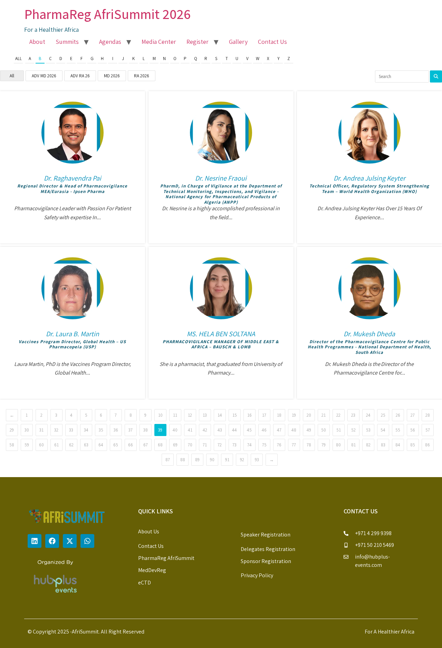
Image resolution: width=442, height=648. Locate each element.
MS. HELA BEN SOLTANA (221, 333)
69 (175, 445)
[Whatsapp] (87, 541)
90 (212, 460)
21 (323, 415)
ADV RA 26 (80, 76)
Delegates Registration (268, 549)
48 (293, 430)
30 (27, 430)
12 (190, 415)
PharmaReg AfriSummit (166, 558)
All (18, 58)
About (37, 42)
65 (115, 445)
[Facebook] (52, 541)
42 (205, 430)
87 (167, 460)
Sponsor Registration (266, 561)
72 (220, 445)
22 (338, 415)
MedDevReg (152, 570)
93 (257, 460)
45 (249, 430)
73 (234, 445)
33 (71, 430)
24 (368, 415)
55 (397, 430)
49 (309, 430)
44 (234, 430)
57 (427, 430)
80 (338, 445)
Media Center (159, 42)
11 (175, 415)
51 (338, 430)
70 (190, 445)
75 (264, 445)
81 (353, 445)
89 (197, 460)
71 (205, 445)
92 (242, 460)
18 (279, 415)
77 (294, 445)
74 (249, 445)
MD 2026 (112, 76)
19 (294, 415)
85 (412, 445)
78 (309, 445)
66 (130, 445)
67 (145, 445)
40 (175, 430)
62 (71, 445)
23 (353, 415)
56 (412, 430)
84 (397, 445)
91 (227, 460)
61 (56, 445)
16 (249, 415)
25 (383, 415)
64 (100, 445)
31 (41, 430)
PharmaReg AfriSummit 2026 (107, 14)
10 (160, 415)
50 (323, 430)
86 (427, 445)
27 (413, 415)
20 (309, 415)
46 (264, 430)
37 (130, 430)
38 (145, 430)
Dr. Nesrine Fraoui (221, 178)
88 (182, 460)
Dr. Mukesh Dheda (369, 333)
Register (197, 42)
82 (368, 445)
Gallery (238, 42)
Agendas (110, 42)
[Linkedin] (34, 541)
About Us (148, 531)
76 (279, 445)
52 (353, 430)
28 (427, 415)
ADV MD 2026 (44, 76)
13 (205, 415)
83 (383, 445)
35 (101, 430)
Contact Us (272, 42)
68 (160, 445)
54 (383, 430)
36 (116, 430)
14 (220, 415)
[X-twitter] (70, 541)
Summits (67, 42)
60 (41, 445)
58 (11, 445)
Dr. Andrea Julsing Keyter (369, 178)
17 (264, 415)
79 (323, 445)
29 (12, 430)
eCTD (144, 582)
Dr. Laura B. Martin (72, 333)
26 (398, 415)
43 (220, 430)
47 (279, 430)
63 (86, 445)
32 (56, 430)
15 (234, 415)
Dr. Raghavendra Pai (72, 178)
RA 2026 (141, 76)
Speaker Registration (265, 534)
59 (27, 445)
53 (368, 430)
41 (190, 430)
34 (86, 430)
